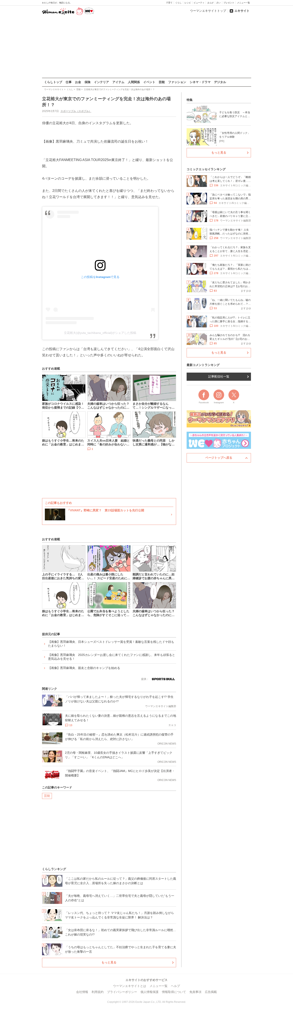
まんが (210, 2)
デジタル (220, 82)
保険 (88, 82)
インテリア (101, 82)
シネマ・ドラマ (200, 82)
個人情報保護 (149, 992)
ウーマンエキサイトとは (129, 986)
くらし (178, 2)
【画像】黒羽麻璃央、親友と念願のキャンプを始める (84, 668)
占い (218, 2)
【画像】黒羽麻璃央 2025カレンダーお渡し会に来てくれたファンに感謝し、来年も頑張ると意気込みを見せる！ (111, 656)
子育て (169, 2)
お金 (78, 82)
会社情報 (82, 992)
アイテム (118, 82)
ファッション (177, 82)
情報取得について (174, 992)
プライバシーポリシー (122, 992)
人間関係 (134, 82)
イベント (149, 82)
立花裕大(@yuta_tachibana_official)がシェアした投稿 (100, 332)
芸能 (162, 82)
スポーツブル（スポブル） (75, 111)
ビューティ (199, 2)
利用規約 (98, 992)
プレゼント (229, 2)
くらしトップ (53, 82)
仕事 (69, 82)
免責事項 (195, 992)
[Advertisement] (146, 47)
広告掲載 (211, 992)
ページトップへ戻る (218, 457)
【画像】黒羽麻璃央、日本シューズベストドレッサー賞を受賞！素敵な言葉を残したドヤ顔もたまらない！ (111, 643)
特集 (190, 99)
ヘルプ (175, 986)
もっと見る (108, 962)
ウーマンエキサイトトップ (208, 10)
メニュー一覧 (243, 2)
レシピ (187, 2)
